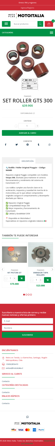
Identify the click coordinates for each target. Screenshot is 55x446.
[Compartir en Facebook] (5, 145)
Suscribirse (27, 335)
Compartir (27, 141)
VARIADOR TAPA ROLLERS (40, 273)
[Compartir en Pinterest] (27, 145)
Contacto (6, 381)
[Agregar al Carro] (21, 278)
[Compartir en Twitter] (16, 145)
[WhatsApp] (27, 417)
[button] (24, 295)
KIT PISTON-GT (14, 272)
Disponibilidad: (27, 113)
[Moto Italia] (26, 15)
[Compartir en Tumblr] (38, 145)
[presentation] (2, 269)
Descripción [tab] (28, 161)
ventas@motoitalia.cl (14, 368)
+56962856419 (12, 364)
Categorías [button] (7, 32)
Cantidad (27, 121)
